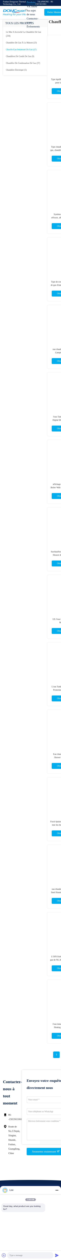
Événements (33, 26)
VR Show (32, 6)
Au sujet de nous (31, 12)
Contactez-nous (32, 20)
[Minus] (57, 1190)
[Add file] (4, 1255)
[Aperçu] (15, 12)
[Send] (56, 1255)
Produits (31, 2)
